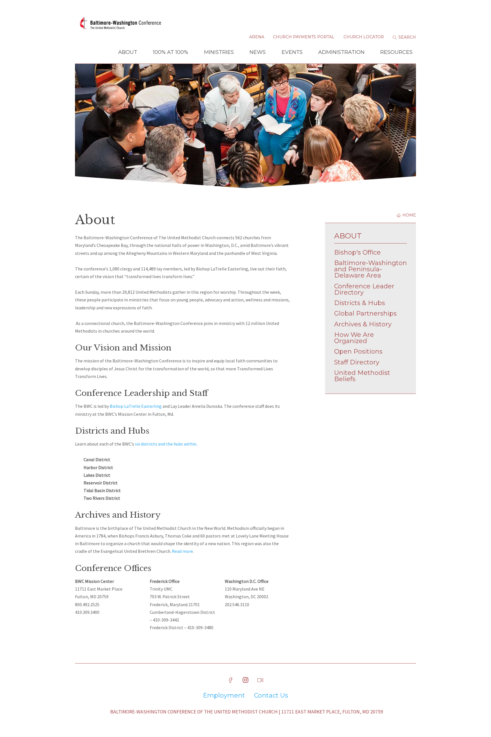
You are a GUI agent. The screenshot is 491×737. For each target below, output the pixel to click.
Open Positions (358, 351)
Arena (256, 36)
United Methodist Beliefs (362, 376)
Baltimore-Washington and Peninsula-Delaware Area (370, 269)
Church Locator (364, 36)
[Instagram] (245, 680)
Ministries (219, 52)
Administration (341, 52)
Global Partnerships (365, 313)
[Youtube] (260, 680)
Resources (396, 52)
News (257, 52)
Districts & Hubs (359, 303)
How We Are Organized (354, 338)
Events (292, 52)
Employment (224, 695)
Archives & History (363, 324)
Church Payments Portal (303, 36)
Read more (182, 551)
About (127, 52)
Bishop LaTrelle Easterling (136, 406)
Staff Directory (356, 362)
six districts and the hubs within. (166, 444)
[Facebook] (231, 680)
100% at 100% (170, 52)
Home (408, 215)
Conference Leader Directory (364, 289)
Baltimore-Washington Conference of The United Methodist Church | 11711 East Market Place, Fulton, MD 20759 (246, 712)
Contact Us (271, 695)
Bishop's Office (357, 252)
